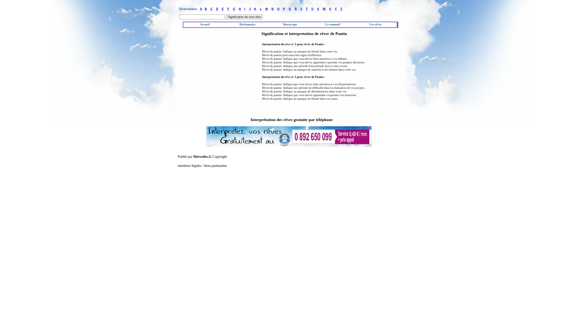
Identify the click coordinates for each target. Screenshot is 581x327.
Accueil (204, 24)
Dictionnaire (247, 24)
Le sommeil (332, 24)
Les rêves (375, 24)
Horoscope (290, 24)
